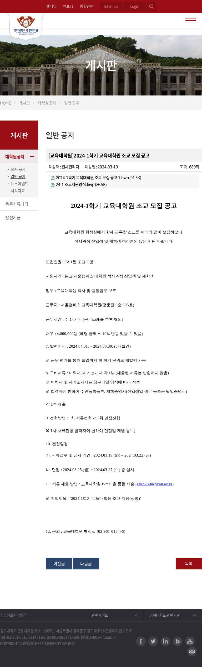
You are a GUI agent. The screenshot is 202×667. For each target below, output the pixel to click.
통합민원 (86, 6)
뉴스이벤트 (19, 183)
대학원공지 (14, 156)
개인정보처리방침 (13, 615)
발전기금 (13, 217)
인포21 (68, 6)
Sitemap (111, 6)
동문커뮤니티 (16, 204)
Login (134, 6)
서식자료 (18, 191)
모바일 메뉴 (190, 20)
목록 (189, 563)
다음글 (86, 563)
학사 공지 (18, 169)
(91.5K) (98, 177)
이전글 (59, 563)
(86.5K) (81, 184)
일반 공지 (18, 176)
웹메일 (51, 6)
